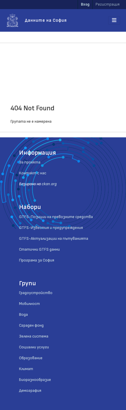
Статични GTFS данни (39, 249)
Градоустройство (35, 292)
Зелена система (33, 336)
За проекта (29, 162)
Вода (23, 314)
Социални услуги (34, 347)
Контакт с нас (32, 173)
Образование (30, 357)
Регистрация (108, 4)
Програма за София (36, 260)
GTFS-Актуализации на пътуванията (53, 238)
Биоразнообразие (35, 379)
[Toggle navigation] (114, 20)
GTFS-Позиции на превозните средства (56, 216)
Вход (85, 4)
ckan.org (49, 183)
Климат (26, 368)
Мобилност (29, 303)
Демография (30, 390)
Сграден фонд (31, 325)
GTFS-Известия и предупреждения (51, 227)
